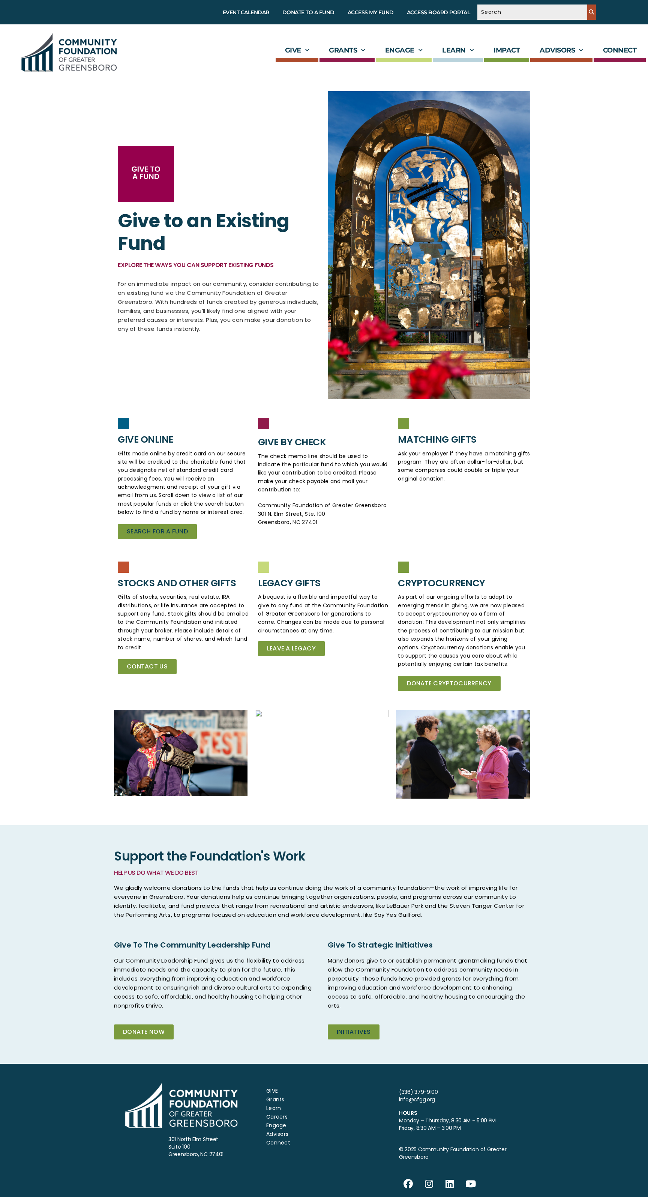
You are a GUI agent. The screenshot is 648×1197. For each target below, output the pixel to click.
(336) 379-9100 (418, 1092)
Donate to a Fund (308, 12)
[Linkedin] (450, 1183)
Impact (507, 50)
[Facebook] (408, 1183)
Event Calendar (246, 12)
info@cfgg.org (417, 1099)
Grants (343, 50)
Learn (454, 50)
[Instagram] (429, 1183)
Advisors (557, 50)
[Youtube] (470, 1183)
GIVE (293, 50)
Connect (620, 50)
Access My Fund (371, 12)
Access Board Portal (438, 12)
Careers (277, 1116)
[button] (297, 50)
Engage (399, 50)
